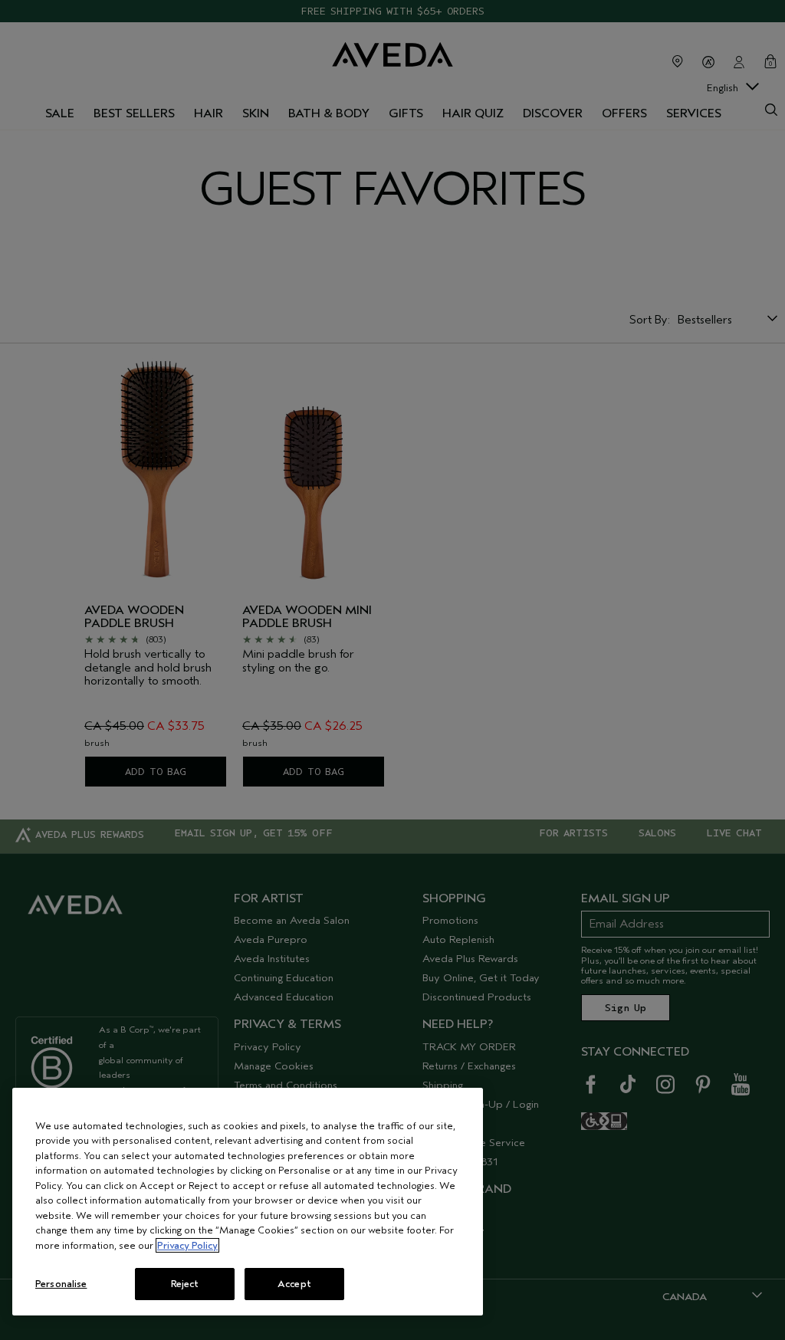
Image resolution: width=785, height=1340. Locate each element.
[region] (247, 1201)
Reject (185, 1283)
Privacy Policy (187, 1245)
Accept (294, 1283)
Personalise (61, 1283)
